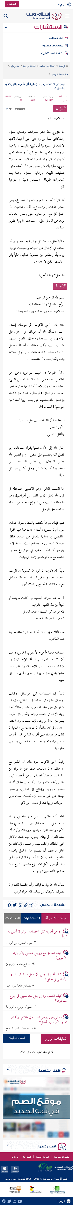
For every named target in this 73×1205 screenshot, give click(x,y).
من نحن (14, 1156)
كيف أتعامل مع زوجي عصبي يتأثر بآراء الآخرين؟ (40, 955)
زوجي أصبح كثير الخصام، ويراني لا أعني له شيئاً (37, 934)
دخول (10, 4)
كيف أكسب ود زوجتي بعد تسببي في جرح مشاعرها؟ (38, 998)
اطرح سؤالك (55, 38)
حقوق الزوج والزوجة (20, 1007)
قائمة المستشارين (51, 53)
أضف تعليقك (16, 1038)
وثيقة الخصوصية (61, 1156)
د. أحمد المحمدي (64, 99)
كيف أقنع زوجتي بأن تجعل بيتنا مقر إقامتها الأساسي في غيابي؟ (38, 977)
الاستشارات (49, 27)
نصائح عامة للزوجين (19, 964)
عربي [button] (63, 4)
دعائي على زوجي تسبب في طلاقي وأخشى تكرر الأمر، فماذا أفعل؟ (38, 1020)
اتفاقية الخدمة (42, 1156)
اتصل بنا (27, 1156)
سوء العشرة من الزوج (19, 942)
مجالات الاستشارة (52, 45)
